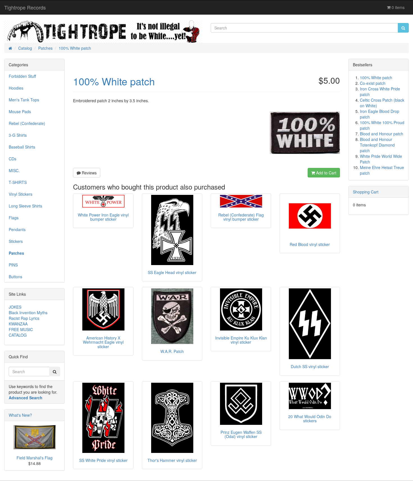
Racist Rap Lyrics (24, 318)
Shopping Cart (365, 192)
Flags (14, 217)
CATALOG (18, 335)
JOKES (15, 307)
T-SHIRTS (18, 182)
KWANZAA (18, 324)
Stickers (16, 241)
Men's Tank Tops (24, 99)
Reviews (89, 172)
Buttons (15, 276)
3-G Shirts (18, 135)
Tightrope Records (25, 7)
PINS (13, 265)
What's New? (20, 415)
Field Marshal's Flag (35, 458)
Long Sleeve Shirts (25, 206)
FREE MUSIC (21, 329)
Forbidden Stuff (22, 76)
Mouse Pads (20, 111)
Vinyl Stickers (20, 194)
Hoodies (16, 88)
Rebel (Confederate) (27, 123)
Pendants (17, 229)
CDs (12, 158)
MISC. (14, 170)
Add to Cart (325, 172)
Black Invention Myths (28, 312)
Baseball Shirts (22, 147)
